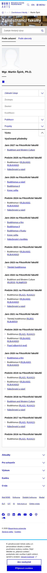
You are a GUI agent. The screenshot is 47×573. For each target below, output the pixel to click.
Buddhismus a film (15, 222)
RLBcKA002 (12, 165)
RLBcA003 (26, 362)
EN (32, 5)
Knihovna (16, 497)
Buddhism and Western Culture (21, 150)
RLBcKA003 (12, 365)
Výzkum (6, 470)
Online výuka (34, 504)
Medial (41, 497)
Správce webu (7, 532)
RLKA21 (30, 295)
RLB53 (30, 319)
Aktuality (6, 455)
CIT (9, 504)
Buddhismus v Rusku (16, 231)
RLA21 (22, 295)
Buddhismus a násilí (16, 182)
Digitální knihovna (30, 497)
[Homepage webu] (13, 5)
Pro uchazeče (8, 463)
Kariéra (5, 478)
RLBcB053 (12, 322)
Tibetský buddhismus (16, 267)
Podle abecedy (25, 38)
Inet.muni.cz (22, 504)
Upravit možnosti (27, 557)
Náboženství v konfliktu (17, 239)
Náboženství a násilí (16, 169)
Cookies (18, 532)
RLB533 (11, 282)
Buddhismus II (13, 186)
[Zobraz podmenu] (41, 455)
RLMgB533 (21, 282)
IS (14, 504)
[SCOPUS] (4, 82)
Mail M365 (6, 497)
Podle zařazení (9, 38)
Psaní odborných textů (17, 345)
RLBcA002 (25, 162)
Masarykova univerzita (17, 528)
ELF (3, 504)
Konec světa (12, 190)
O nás (4, 486)
